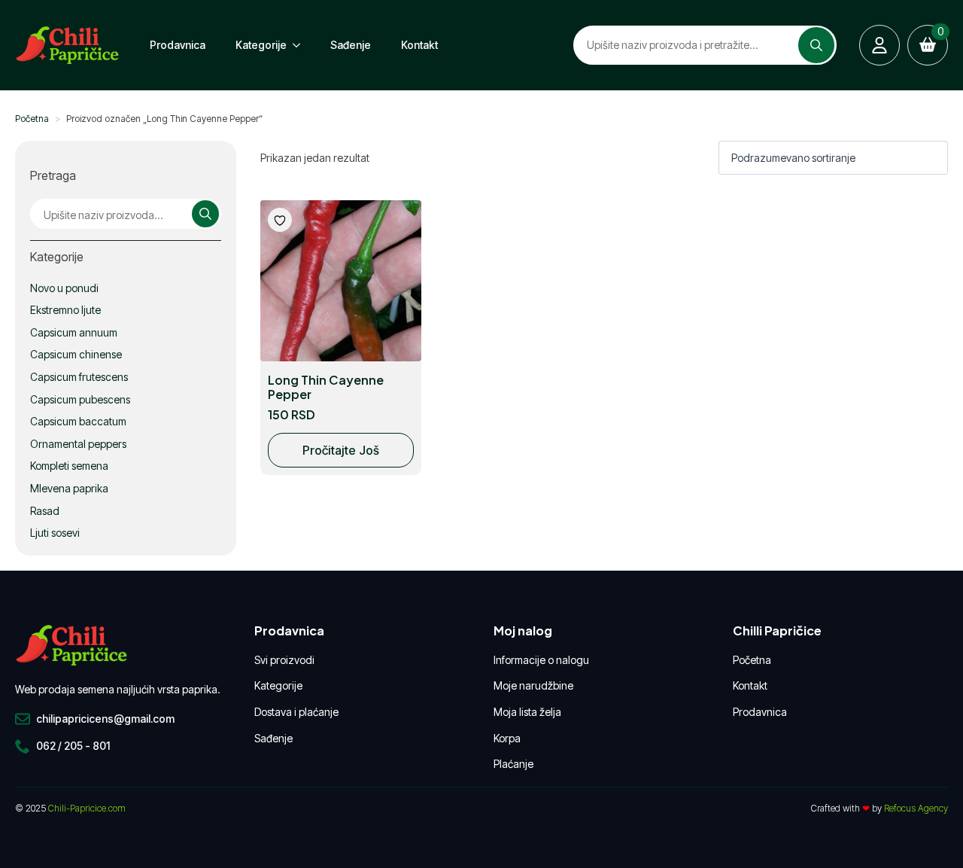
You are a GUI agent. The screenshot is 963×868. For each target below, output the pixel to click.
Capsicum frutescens (79, 376)
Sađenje (350, 44)
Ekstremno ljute (65, 309)
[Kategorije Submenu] (301, 45)
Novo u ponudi (64, 288)
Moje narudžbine (533, 685)
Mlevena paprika (69, 488)
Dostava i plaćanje (296, 711)
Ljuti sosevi (55, 532)
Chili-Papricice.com (87, 808)
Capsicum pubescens (80, 399)
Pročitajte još (340, 450)
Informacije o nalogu (541, 659)
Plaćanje (513, 763)
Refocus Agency (916, 808)
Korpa (507, 738)
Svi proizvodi (284, 659)
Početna (32, 118)
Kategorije (261, 44)
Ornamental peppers (78, 443)
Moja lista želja (527, 711)
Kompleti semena (69, 465)
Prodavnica (177, 44)
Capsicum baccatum (78, 421)
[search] (816, 45)
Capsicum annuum (73, 332)
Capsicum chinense (76, 354)
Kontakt (419, 44)
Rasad (44, 510)
